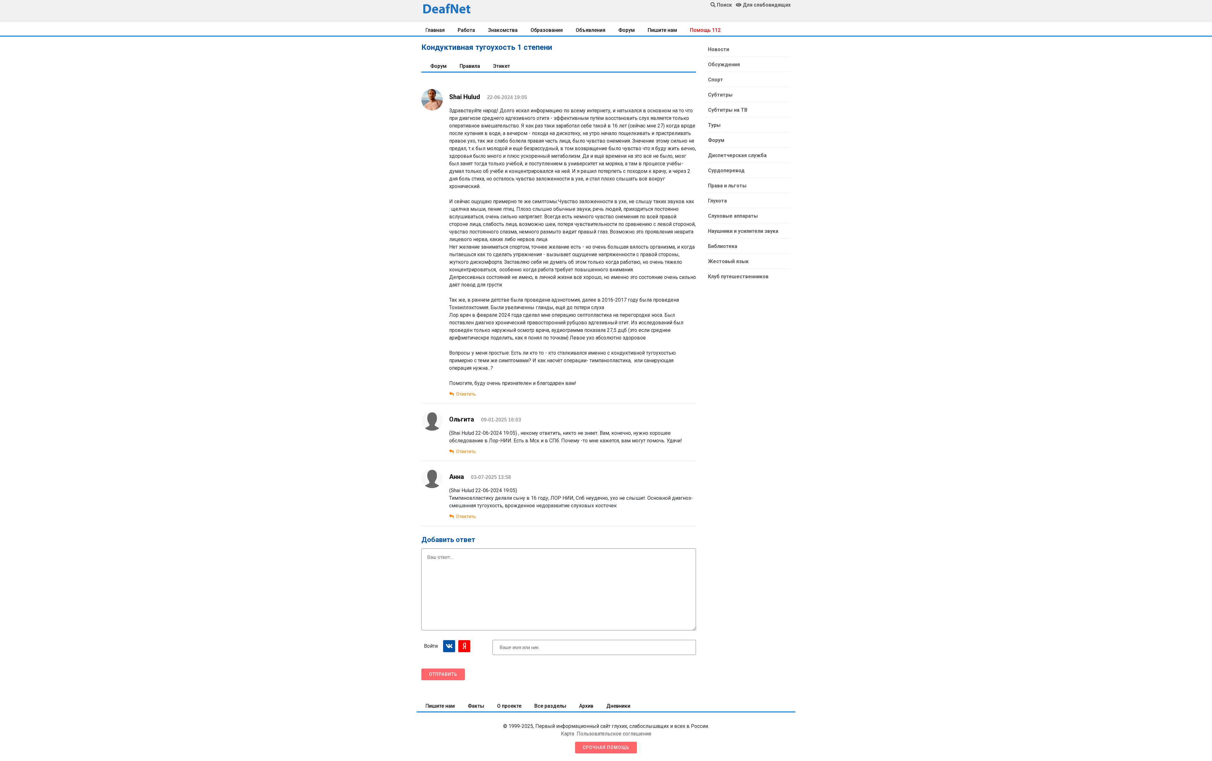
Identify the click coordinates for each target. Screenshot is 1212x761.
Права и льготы (727, 186)
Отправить (443, 674)
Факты (476, 706)
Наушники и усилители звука (743, 231)
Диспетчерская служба (737, 155)
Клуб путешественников (738, 277)
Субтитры (720, 95)
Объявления (590, 30)
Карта (567, 734)
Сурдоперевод (726, 171)
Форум (626, 30)
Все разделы (550, 706)
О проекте (509, 706)
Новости (718, 49)
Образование (547, 30)
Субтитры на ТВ (727, 110)
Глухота (717, 201)
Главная (435, 30)
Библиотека (722, 246)
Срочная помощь (606, 747)
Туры (714, 125)
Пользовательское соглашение (614, 734)
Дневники (618, 706)
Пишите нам (662, 30)
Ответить (466, 394)
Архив (586, 706)
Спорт (715, 80)
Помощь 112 (705, 30)
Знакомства (503, 30)
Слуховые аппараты (733, 216)
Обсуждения (724, 65)
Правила (470, 66)
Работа (466, 30)
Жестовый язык (728, 261)
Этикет (501, 66)
